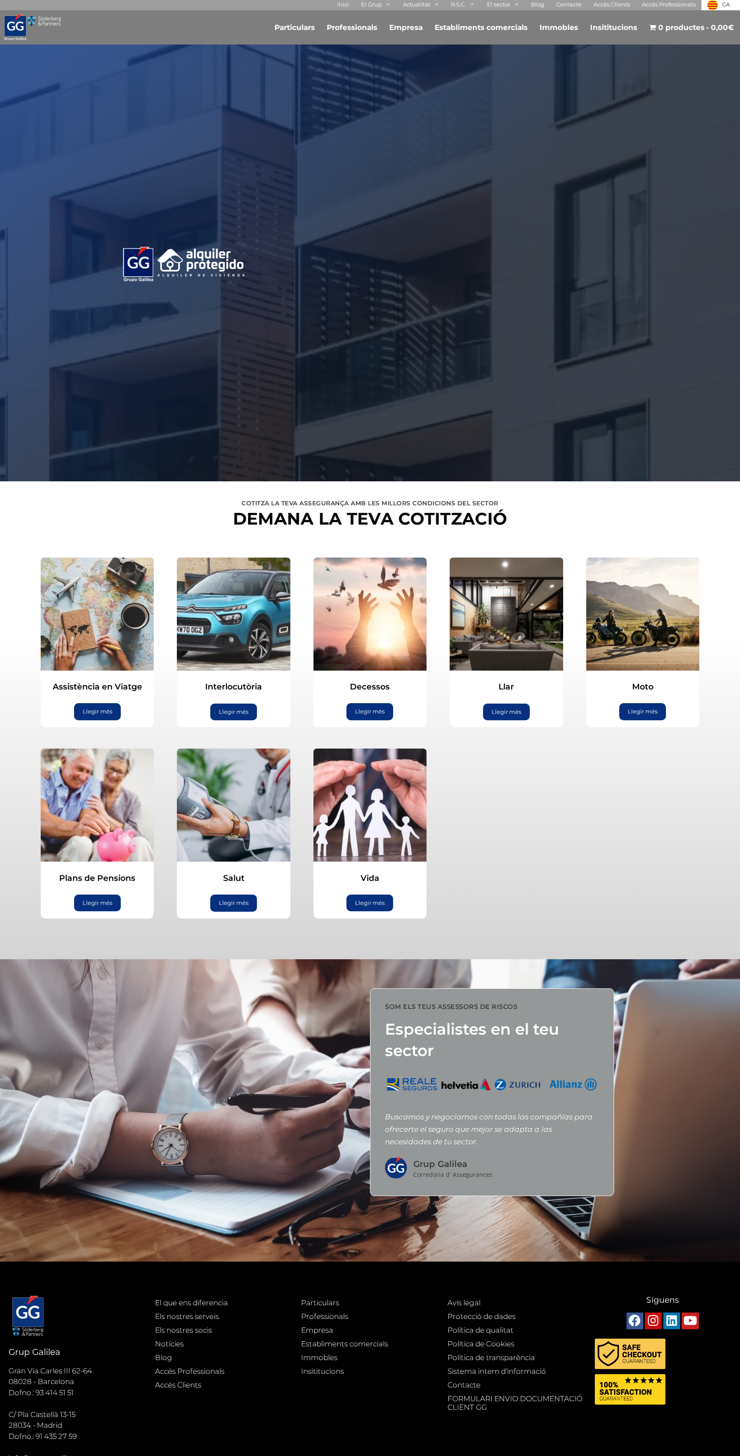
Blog (537, 4)
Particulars (295, 27)
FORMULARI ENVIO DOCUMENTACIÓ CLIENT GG (515, 1402)
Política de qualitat (480, 1330)
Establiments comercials (481, 27)
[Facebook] (635, 1321)
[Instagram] (653, 1321)
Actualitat (416, 4)
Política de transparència (491, 1357)
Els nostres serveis (187, 1316)
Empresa (406, 27)
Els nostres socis (183, 1330)
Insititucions (613, 27)
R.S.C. (458, 4)
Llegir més (97, 711)
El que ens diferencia (191, 1302)
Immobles (559, 27)
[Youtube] (690, 1321)
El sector (498, 4)
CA (726, 4)
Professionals (352, 27)
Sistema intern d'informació (497, 1371)
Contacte (569, 4)
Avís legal (464, 1302)
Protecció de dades (482, 1316)
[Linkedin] (671, 1321)
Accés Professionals (668, 4)
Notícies (169, 1344)
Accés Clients (612, 4)
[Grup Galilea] (35, 27)
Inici (343, 4)
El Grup (371, 4)
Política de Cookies (481, 1344)
